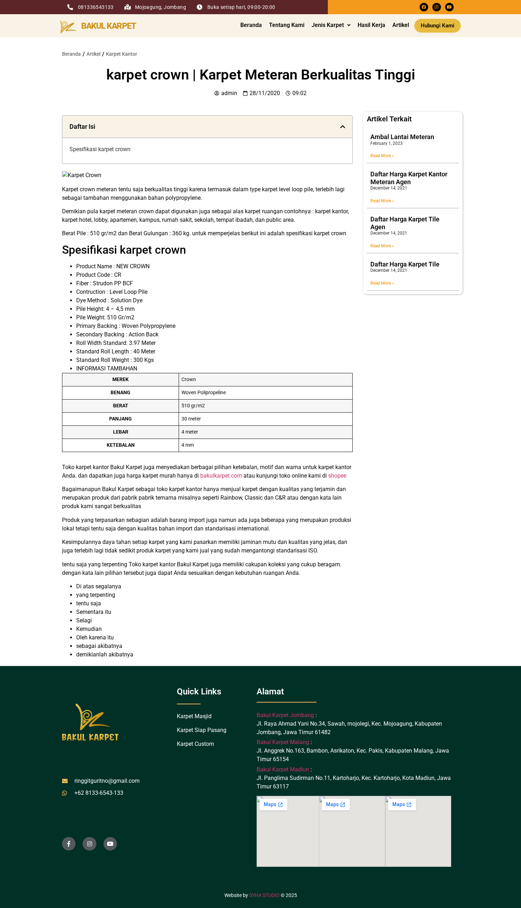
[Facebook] (424, 7)
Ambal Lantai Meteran (402, 137)
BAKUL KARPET (108, 26)
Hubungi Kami (437, 25)
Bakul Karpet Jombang (286, 715)
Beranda (251, 25)
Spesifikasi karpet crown (99, 149)
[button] (331, 25)
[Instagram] (436, 7)
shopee (337, 475)
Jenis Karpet (328, 25)
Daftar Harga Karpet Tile (404, 264)
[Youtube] (449, 7)
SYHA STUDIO (264, 895)
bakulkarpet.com (221, 475)
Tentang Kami (286, 25)
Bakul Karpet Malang (283, 742)
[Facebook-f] (68, 844)
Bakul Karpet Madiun (283, 769)
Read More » (382, 155)
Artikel (400, 25)
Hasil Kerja (371, 25)
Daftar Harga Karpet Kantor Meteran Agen (408, 178)
